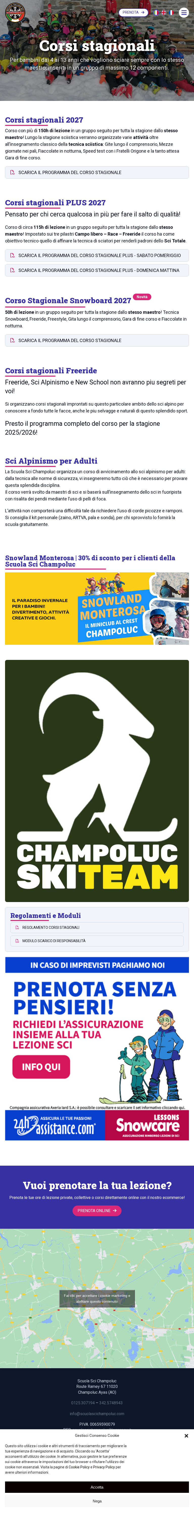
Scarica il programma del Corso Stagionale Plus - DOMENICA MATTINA (98, 270)
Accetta (97, 1487)
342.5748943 (111, 1402)
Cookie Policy (79, 1467)
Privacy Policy (104, 1467)
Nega (97, 1501)
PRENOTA (131, 12)
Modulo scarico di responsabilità (54, 941)
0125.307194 (83, 1402)
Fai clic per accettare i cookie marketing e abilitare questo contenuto (97, 1298)
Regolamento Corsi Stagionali (50, 928)
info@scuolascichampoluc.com (97, 1413)
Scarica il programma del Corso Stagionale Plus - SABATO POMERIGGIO (99, 255)
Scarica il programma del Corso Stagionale (69, 172)
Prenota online (94, 1210)
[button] (186, 1435)
